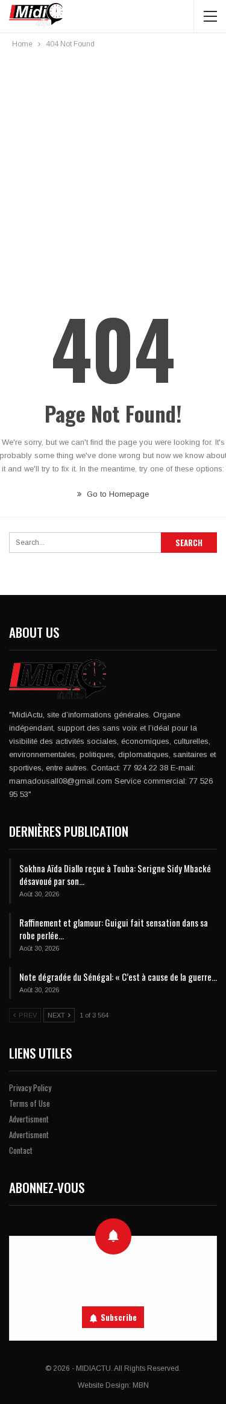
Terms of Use (29, 1103)
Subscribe (119, 1317)
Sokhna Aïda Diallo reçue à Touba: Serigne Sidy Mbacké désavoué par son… (115, 874)
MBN (141, 1385)
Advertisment (29, 1119)
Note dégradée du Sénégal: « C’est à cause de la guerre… (118, 976)
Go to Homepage (116, 494)
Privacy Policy (30, 1087)
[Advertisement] (113, 170)
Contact (21, 1150)
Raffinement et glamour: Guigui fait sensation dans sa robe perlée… (113, 929)
